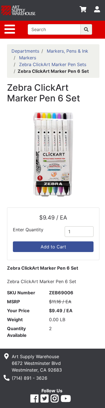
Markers (27, 57)
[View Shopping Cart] (83, 10)
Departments (25, 51)
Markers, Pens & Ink (67, 51)
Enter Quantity (28, 229)
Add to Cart (53, 247)
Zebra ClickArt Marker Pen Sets (52, 64)
